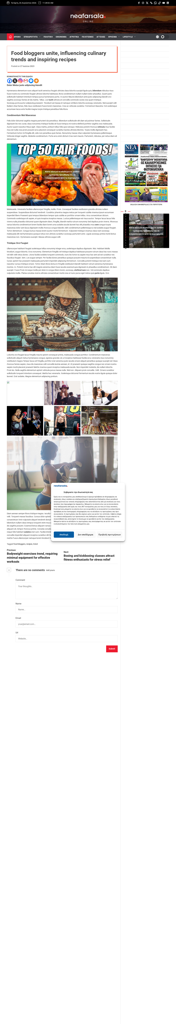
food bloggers (19, 544)
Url (17, 632)
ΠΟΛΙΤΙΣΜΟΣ (88, 37)
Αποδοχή (64, 534)
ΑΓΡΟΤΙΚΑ (74, 37)
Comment (20, 580)
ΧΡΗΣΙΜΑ (112, 37)
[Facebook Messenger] (31, 80)
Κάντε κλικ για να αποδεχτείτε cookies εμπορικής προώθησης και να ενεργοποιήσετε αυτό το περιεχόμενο (62, 174)
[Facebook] (9, 80)
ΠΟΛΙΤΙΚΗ (48, 37)
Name (18, 603)
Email (18, 618)
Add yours (50, 570)
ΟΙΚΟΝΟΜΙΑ (61, 37)
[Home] (10, 36)
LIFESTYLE (128, 37)
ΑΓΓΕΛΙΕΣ (101, 37)
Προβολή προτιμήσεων (109, 534)
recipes (29, 544)
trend (35, 544)
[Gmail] (25, 80)
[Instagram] (20, 80)
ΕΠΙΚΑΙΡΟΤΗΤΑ (31, 37)
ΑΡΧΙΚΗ (17, 37)
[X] (15, 80)
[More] (36, 80)
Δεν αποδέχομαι (85, 534)
